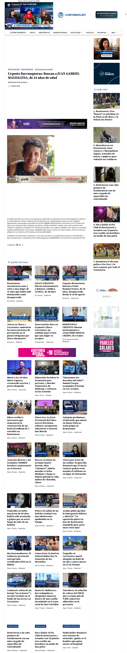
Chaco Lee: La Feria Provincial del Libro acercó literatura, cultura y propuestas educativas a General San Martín (46, 424)
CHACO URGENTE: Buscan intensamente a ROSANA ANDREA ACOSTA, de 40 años (46, 287)
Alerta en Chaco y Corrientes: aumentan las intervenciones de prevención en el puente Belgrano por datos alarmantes (19, 331)
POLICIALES (75, 32)
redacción (15, 86)
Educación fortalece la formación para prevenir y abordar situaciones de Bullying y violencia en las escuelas (47, 384)
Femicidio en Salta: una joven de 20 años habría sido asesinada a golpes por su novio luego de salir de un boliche (18, 517)
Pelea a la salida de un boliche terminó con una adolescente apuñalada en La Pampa (46, 516)
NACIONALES (41, 453)
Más (113, 32)
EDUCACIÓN (40, 371)
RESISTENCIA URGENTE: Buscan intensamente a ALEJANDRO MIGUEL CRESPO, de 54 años (73, 330)
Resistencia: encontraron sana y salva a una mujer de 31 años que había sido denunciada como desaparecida (19, 290)
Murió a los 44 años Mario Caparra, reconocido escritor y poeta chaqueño (18, 381)
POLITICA (90, 32)
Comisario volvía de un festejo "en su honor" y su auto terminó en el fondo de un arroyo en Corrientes (19, 596)
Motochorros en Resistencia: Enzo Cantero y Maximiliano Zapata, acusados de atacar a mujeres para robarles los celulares (105, 152)
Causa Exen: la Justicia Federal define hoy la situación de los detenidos (47, 557)
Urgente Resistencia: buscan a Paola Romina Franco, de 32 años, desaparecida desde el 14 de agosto (73, 289)
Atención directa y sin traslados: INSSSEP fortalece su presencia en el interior (19, 464)
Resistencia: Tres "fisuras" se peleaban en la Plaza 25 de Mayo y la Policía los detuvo (106, 115)
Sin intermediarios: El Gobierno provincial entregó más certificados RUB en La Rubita (19, 559)
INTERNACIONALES (71, 626)
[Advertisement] (47, 50)
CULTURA (12, 371)
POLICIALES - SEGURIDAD (20, 70)
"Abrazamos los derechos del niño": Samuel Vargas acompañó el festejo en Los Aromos (73, 383)
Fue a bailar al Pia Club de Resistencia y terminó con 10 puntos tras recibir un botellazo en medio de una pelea (47, 639)
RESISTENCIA (44, 32)
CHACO (32, 32)
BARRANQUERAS (60, 32)
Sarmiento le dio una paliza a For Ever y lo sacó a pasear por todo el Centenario (106, 265)
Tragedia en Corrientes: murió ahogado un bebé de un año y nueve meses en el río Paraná (74, 559)
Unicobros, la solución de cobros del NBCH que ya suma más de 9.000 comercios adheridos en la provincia (75, 597)
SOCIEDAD (101, 32)
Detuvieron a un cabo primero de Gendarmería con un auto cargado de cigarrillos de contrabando (18, 639)
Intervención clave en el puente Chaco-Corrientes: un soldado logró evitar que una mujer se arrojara (46, 331)
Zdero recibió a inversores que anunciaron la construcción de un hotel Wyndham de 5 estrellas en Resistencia (18, 426)
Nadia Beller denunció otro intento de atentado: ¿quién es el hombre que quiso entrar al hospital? (75, 638)
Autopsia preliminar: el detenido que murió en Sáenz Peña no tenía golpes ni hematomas (75, 423)
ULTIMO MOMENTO (18, 32)
